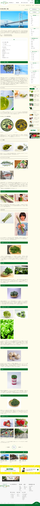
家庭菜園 (32, 79)
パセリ (3, 56)
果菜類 (31, 18)
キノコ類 (32, 25)
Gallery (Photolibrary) (33, 72)
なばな (3, 55)
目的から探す (31, 2)
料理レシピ (32, 64)
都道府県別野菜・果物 (28, 5)
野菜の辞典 (17, 2)
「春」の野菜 (32, 54)
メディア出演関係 (33, 74)
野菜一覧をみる (34, 9)
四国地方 (33, 5)
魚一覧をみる (34, 12)
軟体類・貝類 (32, 31)
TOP (19, 5)
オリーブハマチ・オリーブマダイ (7, 45)
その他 (31, 82)
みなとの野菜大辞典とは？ (10, 2)
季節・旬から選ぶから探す (24, 2)
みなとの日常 (24, 492)
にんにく (4, 54)
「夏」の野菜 (32, 56)
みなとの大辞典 (22, 5)
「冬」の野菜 (32, 59)
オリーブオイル (5, 43)
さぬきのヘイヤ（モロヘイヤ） (6, 49)
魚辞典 (34, 28)
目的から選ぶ (18, 492)
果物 (31, 23)
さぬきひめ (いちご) (5, 57)
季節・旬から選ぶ (34, 51)
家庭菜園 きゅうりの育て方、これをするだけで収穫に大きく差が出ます (36, 105)
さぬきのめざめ (5, 48)
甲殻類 (31, 33)
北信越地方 (32, 46)
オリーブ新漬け (5, 44)
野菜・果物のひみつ (33, 77)
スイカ (34, 107)
